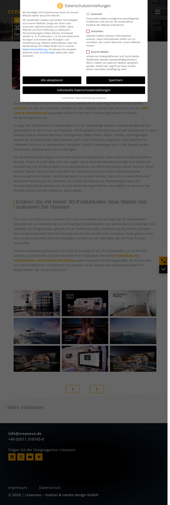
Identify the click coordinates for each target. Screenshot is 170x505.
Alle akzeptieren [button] (52, 80)
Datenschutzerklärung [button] (85, 98)
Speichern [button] (116, 80)
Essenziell (96, 14)
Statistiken (97, 31)
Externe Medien (100, 51)
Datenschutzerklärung (35, 49)
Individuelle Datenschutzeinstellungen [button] (83, 90)
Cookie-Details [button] (68, 98)
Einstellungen (47, 52)
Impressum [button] (101, 98)
